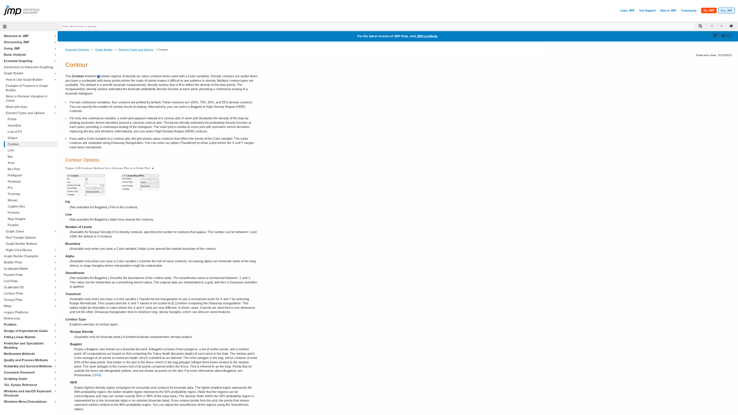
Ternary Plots (13, 299)
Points (12, 119)
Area (11, 162)
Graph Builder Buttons (21, 243)
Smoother (14, 125)
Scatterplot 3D (14, 287)
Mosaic (13, 200)
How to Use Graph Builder (24, 79)
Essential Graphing (18, 61)
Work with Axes (16, 107)
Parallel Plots (13, 274)
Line (11, 150)
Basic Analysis (15, 54)
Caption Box (16, 206)
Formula (13, 212)
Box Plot (14, 169)
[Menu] (5, 26)
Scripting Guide (15, 378)
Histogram (15, 175)
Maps (8, 306)
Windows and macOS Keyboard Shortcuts (28, 393)
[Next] (721, 26)
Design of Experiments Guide (26, 331)
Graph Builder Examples (21, 256)
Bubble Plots (13, 262)
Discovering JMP (16, 42)
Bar (10, 156)
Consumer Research (19, 372)
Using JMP (12, 48)
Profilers (10, 324)
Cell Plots (11, 281)
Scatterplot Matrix (16, 268)
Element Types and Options (25, 113)
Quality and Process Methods (26, 360)
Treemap (14, 194)
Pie (10, 187)
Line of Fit (15, 131)
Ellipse (12, 138)
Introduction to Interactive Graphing (28, 67)
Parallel (13, 225)
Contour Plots (13, 293)
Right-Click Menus (19, 250)
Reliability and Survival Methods (28, 366)
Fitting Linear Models (19, 337)
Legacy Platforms (16, 312)
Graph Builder (13, 73)
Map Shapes (17, 219)
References (12, 318)
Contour (13, 144)
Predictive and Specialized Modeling (24, 345)
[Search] (700, 26)
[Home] (731, 26)
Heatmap (14, 181)
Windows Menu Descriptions (25, 401)
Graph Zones (15, 231)
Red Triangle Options (21, 237)
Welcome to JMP (16, 36)
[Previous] (712, 26)
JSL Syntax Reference (20, 385)
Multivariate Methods (19, 353)
